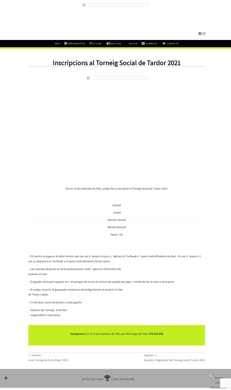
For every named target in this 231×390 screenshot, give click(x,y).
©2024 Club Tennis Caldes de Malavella (108, 379)
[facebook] (200, 34)
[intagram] (204, 34)
